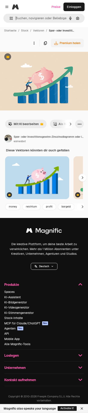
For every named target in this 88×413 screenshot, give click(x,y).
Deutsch (44, 266)
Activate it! (67, 408)
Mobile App (12, 339)
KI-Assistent (12, 297)
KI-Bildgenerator (15, 302)
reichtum (31, 206)
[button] (44, 266)
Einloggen (74, 7)
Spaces (9, 292)
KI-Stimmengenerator (19, 313)
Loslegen (11, 355)
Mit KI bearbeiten (23, 125)
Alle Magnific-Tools (17, 344)
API (6, 333)
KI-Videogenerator (16, 307)
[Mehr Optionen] (34, 43)
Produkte (11, 284)
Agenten (13, 328)
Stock (24, 30)
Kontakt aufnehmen (20, 379)
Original (27, 57)
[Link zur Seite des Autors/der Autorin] (8, 139)
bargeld (66, 206)
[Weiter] (70, 124)
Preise (55, 7)
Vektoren (38, 30)
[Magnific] (44, 231)
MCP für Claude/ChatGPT (25, 323)
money (13, 206)
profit (49, 206)
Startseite (10, 30)
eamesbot (20, 141)
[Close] (81, 408)
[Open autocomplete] (9, 18)
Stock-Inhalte (13, 318)
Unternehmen (15, 367)
